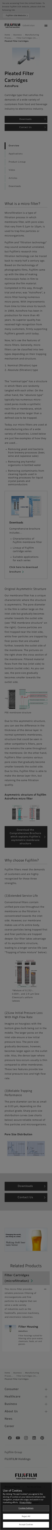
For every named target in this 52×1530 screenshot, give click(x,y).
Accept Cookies (26, 1525)
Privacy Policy (25, 1503)
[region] (26, 1506)
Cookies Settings (25, 1508)
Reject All (26, 1516)
